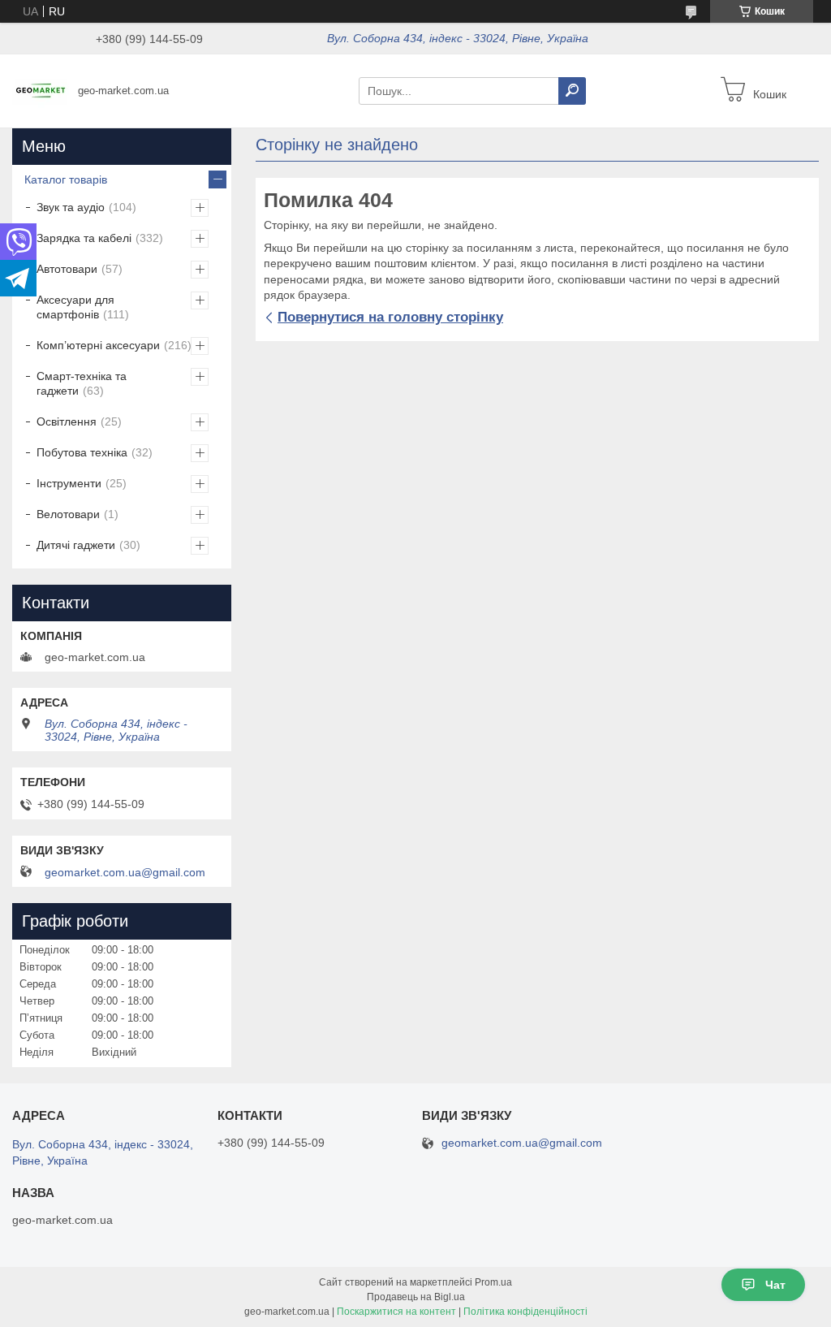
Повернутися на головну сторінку (390, 317)
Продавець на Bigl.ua (416, 1297)
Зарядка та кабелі (84, 237)
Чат (775, 1284)
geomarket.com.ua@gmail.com (125, 872)
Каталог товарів (65, 179)
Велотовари (68, 514)
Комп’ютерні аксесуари (98, 345)
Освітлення (67, 421)
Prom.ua (493, 1282)
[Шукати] (572, 91)
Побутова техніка (82, 452)
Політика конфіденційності (525, 1311)
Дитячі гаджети (76, 544)
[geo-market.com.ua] (40, 90)
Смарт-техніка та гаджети (82, 383)
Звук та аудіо (71, 207)
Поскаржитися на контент (396, 1311)
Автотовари (67, 268)
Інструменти (69, 483)
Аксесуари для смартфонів (75, 307)
